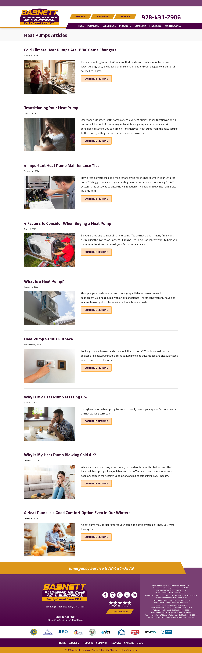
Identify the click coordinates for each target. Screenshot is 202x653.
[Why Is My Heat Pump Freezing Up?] (49, 423)
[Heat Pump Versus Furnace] (49, 365)
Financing (155, 26)
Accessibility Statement (126, 650)
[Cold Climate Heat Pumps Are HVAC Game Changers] (49, 76)
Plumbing (93, 26)
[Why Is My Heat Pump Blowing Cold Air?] (49, 481)
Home (62, 643)
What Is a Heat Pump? (44, 281)
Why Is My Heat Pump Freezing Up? (56, 397)
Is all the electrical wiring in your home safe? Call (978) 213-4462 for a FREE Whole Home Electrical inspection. (101, 3)
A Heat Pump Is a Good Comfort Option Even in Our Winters (77, 512)
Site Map (110, 650)
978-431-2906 (161, 17)
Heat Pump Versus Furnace (48, 339)
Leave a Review (120, 611)
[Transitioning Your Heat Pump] (49, 134)
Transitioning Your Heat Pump (51, 108)
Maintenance (173, 26)
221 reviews (123, 606)
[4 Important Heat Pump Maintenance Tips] (49, 192)
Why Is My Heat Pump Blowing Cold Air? (60, 455)
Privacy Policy (97, 650)
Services (73, 643)
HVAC (81, 26)
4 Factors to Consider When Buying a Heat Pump (67, 223)
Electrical (109, 26)
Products (125, 26)
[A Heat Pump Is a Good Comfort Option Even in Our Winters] (49, 539)
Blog (140, 643)
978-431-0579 (119, 568)
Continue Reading (98, 78)
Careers (129, 643)
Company (140, 26)
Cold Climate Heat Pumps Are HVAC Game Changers (70, 50)
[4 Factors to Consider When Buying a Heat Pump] (49, 250)
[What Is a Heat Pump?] (49, 308)
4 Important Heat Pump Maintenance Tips (61, 165)
